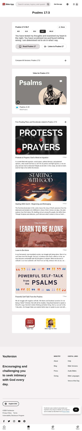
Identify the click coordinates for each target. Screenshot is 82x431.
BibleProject (24, 109)
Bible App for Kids (51, 328)
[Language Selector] (67, 4)
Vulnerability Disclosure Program (13, 415)
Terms (15, 413)
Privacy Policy (7, 413)
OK (76, 409)
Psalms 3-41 (27, 107)
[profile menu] (75, 4)
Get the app (58, 4)
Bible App (30, 328)
